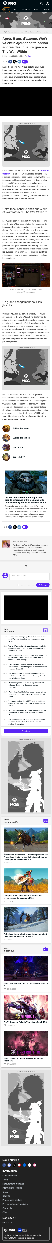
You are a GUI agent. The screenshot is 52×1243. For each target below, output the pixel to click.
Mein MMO (7, 1223)
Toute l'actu (26, 731)
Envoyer (44, 585)
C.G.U (5, 1192)
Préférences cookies (12, 1200)
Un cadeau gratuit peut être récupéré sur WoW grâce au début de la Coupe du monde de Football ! (26, 685)
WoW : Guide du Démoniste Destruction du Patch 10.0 (23, 1059)
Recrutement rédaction (13, 1184)
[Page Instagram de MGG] (34, 1165)
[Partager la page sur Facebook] (10, 61)
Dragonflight (18, 447)
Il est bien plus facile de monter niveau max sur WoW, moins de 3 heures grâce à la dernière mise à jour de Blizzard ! (27, 666)
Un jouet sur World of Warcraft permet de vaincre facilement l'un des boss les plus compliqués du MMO (27, 694)
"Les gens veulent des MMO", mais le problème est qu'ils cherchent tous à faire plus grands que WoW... (26, 703)
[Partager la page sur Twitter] (15, 61)
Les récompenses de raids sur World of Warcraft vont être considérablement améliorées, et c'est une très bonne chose (26, 676)
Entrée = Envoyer (27, 585)
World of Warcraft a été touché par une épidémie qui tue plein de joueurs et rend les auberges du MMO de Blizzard (27, 648)
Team (5, 1180)
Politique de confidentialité (15, 1204)
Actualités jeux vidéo (16, 32)
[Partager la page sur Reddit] (19, 61)
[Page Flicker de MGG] (29, 1165)
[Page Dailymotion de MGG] (24, 1165)
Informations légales (12, 1188)
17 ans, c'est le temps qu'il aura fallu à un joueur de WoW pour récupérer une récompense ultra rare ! (26, 639)
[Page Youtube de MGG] (19, 1165)
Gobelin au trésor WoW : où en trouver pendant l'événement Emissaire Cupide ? (25, 935)
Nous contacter (9, 1175)
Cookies (6, 1196)
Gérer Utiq (7, 1208)
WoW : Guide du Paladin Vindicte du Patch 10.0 (25, 1022)
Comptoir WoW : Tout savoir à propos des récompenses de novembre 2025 (23, 897)
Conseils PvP (19, 457)
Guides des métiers (21, 438)
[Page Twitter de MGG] (14, 1165)
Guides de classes (21, 428)
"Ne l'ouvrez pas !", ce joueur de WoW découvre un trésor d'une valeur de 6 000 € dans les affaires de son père (26, 722)
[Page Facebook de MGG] (4, 1165)
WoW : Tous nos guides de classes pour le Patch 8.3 (26, 984)
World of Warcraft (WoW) (33, 32)
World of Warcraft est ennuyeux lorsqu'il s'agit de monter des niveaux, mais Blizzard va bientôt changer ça (27, 712)
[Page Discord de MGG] (9, 1165)
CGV (4, 1212)
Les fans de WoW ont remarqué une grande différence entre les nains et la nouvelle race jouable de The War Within (25, 500)
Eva (29, 56)
